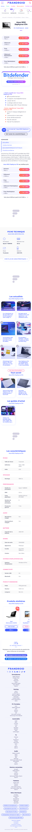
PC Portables (16, 704)
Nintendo (16, 696)
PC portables (17, 17)
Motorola (16, 680)
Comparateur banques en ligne (11, 814)
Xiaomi (16, 686)
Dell (16, 709)
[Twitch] (19, 672)
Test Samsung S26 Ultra (16, 817)
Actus (2, 6)
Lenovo (16, 710)
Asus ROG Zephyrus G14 (11, 164)
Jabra (16, 756)
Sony (16, 743)
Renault (16, 729)
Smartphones (16, 674)
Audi (16, 721)
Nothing (16, 758)
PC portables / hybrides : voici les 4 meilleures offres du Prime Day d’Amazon (24, 339)
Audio (16, 751)
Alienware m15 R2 (11, 623)
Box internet (26, 814)
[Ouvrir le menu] (2, 2)
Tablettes (16, 780)
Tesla (16, 730)
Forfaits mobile (24, 805)
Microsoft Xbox (16, 695)
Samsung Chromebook (16, 715)
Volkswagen (16, 731)
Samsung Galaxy (16, 683)
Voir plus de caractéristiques (15, 259)
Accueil (4, 17)
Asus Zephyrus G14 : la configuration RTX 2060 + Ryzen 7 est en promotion (24, 363)
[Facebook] (12, 672)
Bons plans (20, 6)
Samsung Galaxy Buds (16, 760)
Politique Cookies (16, 824)
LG (16, 738)
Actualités (6, 142)
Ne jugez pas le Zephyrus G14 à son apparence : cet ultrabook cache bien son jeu (24, 315)
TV (16, 735)
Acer (16, 706)
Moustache (16, 799)
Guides (13, 6)
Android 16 (23, 811)
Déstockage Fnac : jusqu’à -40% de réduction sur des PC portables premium (8, 363)
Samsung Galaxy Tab (16, 788)
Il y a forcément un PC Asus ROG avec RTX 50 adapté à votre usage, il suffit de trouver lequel (8, 315)
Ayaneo (16, 692)
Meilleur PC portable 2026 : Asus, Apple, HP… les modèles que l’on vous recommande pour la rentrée (8, 420)
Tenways (16, 801)
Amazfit (16, 769)
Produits (10, 17)
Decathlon (16, 796)
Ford (16, 725)
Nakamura (16, 800)
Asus (23, 17)
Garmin (16, 773)
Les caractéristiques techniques (12, 148)
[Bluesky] (24, 672)
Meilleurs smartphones (10, 805)
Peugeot (16, 727)
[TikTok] (22, 672)
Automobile (16, 719)
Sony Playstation (16, 699)
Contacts (16, 823)
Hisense (16, 737)
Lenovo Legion (16, 694)
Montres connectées (16, 767)
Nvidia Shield (16, 698)
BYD (16, 722)
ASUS (16, 691)
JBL (16, 757)
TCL (16, 745)
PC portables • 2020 (21, 28)
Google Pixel (16, 678)
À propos (16, 822)
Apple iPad (16, 782)
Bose (16, 754)
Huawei (16, 679)
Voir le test (11, 626)
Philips (16, 741)
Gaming (16, 689)
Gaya (16, 797)
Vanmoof (16, 803)
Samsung (16, 742)
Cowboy (16, 794)
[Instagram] (10, 672)
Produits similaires (8, 150)
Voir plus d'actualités (15, 370)
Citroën (16, 723)
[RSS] (15, 672)
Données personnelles (16, 826)
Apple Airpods (16, 753)
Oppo (16, 682)
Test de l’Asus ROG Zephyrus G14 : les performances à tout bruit (8, 392)
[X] (7, 672)
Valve (16, 701)
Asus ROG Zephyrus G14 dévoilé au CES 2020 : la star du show (23, 392)
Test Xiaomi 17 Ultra (11, 811)
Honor (16, 711)
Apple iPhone (16, 676)
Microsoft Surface (16, 714)
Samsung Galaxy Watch (16, 776)
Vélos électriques (16, 792)
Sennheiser (16, 761)
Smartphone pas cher (11, 808)
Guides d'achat (7, 145)
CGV (16, 827)
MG (16, 726)
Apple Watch (16, 770)
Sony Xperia (16, 684)
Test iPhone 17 (23, 808)
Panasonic (16, 739)
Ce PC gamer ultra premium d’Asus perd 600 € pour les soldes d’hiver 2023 (8, 339)
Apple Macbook (16, 707)
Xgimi (16, 746)
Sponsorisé (15, 84)
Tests (7, 6)
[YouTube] (17, 672)
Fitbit (16, 772)
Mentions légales (16, 820)
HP (16, 713)
